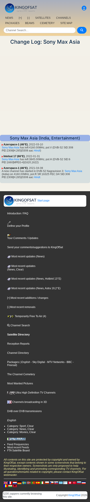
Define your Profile (18, 225)
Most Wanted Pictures (20, 383)
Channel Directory (18, 352)
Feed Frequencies (18, 444)
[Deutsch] (19, 482)
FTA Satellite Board (18, 450)
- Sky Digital (37, 362)
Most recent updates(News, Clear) (21, 268)
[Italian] (42, 482)
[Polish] (47, 482)
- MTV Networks (54, 362)
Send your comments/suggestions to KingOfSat (35, 247)
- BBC (68, 362)
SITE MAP (66, 23)
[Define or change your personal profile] (84, 8)
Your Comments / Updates (22, 238)
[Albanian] (15, 485)
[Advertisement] (45, 90)
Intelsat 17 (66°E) (14, 156)
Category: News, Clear (20, 429)
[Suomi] (65, 482)
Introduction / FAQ (17, 213)
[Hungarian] (10, 485)
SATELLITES (42, 17)
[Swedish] (24, 482)
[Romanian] (6, 485)
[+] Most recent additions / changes (27, 297)
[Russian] (79, 482)
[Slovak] (56, 482)
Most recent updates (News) (28, 256)
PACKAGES (12, 23)
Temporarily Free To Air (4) (30, 316)
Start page (43, 200)
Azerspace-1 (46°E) (15, 144)
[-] (28, 17)
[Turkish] (74, 482)
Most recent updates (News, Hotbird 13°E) (36, 278)
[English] (6, 482)
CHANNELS (63, 17)
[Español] (38, 482)
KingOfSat (74, 495)
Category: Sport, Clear (20, 426)
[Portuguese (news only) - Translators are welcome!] (33, 482)
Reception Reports (18, 343)
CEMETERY (47, 23)
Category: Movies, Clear (21, 432)
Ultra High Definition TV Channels (35, 392)
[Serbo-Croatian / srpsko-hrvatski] (84, 482)
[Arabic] (70, 482)
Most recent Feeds (18, 447)
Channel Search (20, 325)
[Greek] (61, 482)
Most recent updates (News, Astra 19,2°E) (36, 288)
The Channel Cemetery (21, 374)
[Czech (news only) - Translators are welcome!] (52, 482)
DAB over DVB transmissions (24, 411)
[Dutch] (15, 482)
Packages (13, 362)
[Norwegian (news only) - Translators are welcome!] (29, 482)
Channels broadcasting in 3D (29, 402)
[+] (20, 17)
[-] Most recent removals (21, 307)
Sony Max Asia (10, 147)
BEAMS (29, 23)
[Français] (10, 482)
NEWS (9, 17)
